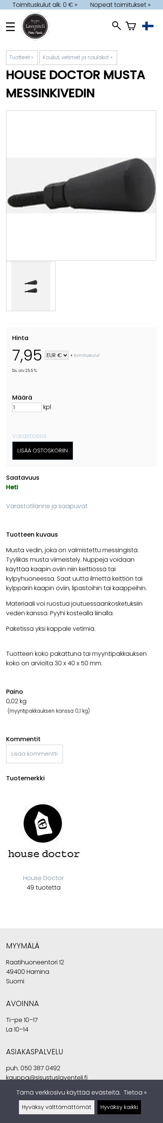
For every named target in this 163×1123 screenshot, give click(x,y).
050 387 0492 (40, 1068)
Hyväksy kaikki (119, 1107)
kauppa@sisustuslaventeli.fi (47, 1077)
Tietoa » (135, 1092)
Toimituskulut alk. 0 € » (45, 4)
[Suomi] (149, 26)
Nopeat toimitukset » (120, 4)
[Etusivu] (38, 38)
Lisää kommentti (34, 754)
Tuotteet (21, 57)
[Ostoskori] (130, 26)
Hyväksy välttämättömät (56, 1107)
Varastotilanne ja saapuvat (47, 506)
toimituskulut (87, 356)
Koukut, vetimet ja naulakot (77, 57)
